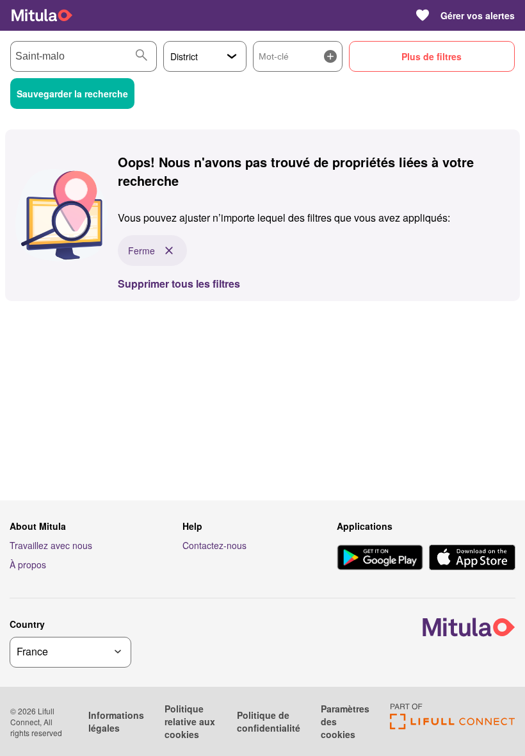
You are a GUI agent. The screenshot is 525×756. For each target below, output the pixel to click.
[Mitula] (42, 15)
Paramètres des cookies (345, 721)
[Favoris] (422, 15)
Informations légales (116, 721)
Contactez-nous (214, 545)
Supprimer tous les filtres (179, 283)
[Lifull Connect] (452, 725)
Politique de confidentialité (268, 721)
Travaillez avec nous (51, 545)
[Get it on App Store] (472, 559)
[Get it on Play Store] (380, 559)
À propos (28, 564)
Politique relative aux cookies (190, 721)
